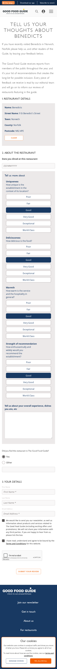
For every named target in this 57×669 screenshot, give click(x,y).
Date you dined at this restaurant (20, 158)
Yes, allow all (40, 661)
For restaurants (28, 630)
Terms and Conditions (16, 543)
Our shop (9, 3)
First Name (6, 487)
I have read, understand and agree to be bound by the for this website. (30, 542)
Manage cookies (16, 661)
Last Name (6, 498)
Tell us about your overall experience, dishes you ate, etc (28, 407)
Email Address (7, 509)
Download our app (27, 3)
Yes (8, 456)
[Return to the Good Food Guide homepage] (15, 11)
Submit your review (28, 571)
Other (9, 462)
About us (29, 620)
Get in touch (29, 611)
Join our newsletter (28, 602)
